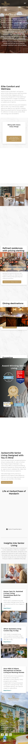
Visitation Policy (7, 715)
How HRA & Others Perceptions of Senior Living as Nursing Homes (14, 670)
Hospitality (5, 707)
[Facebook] (2, 734)
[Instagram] (6, 734)
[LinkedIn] (10, 734)
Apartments (5, 711)
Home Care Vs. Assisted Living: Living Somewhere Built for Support (13, 594)
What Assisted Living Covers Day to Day (12, 630)
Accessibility (5, 729)
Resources (4, 725)
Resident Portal (7, 713)
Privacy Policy (5, 727)
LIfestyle (4, 705)
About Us (4, 720)
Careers (3, 723)
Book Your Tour (6, 482)
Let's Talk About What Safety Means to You (14, 139)
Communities (5, 722)
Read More (7, 608)
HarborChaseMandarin (15, 529)
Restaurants (5, 709)
